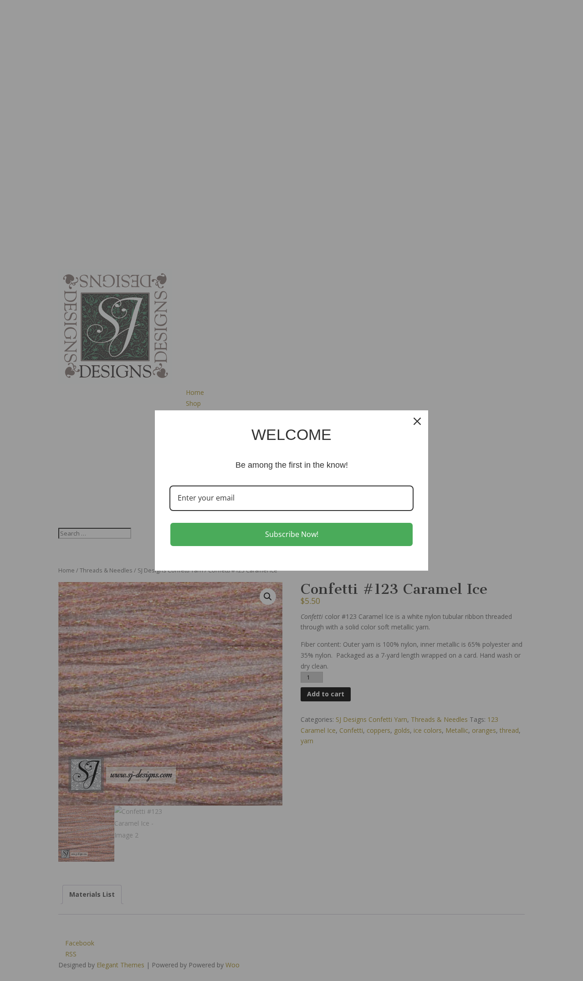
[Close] (417, 421)
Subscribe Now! (291, 534)
